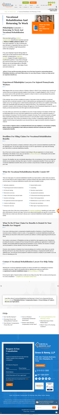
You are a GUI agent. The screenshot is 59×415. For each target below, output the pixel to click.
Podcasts (26, 2)
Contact (46, 5)
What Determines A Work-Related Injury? (47, 321)
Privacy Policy (26, 411)
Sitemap (48, 395)
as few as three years (35, 153)
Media (44, 5)
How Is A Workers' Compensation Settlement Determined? (28, 318)
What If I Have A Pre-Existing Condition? (47, 325)
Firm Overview (16, 395)
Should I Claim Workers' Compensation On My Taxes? (29, 323)
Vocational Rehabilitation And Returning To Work (47, 317)
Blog (41, 5)
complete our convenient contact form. (26, 276)
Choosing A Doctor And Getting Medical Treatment (10, 320)
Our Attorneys (31, 395)
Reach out (7, 300)
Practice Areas (13, 11)
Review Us (33, 2)
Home (12, 5)
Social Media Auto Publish (25, 414)
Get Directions (40, 365)
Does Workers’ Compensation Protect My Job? (11, 324)
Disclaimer (32, 411)
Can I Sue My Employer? (10, 317)
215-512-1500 (53, 9)
